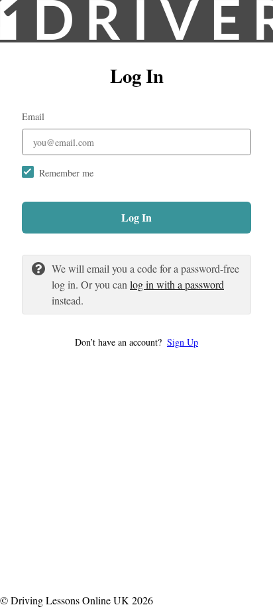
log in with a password (177, 284)
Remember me (66, 173)
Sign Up (182, 342)
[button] (136, 342)
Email (33, 116)
